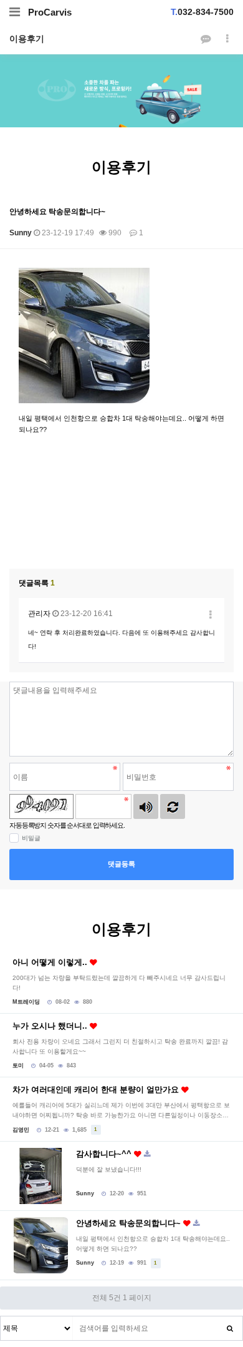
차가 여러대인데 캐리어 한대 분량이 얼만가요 (96, 1089)
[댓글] (205, 39)
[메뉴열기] (14, 12)
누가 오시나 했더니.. (51, 1026)
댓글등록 (121, 864)
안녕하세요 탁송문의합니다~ (129, 1223)
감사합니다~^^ (105, 1153)
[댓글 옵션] (210, 615)
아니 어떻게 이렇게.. (51, 962)
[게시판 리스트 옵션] (227, 39)
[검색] (229, 1328)
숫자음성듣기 (145, 806)
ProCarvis (50, 12)
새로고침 (172, 806)
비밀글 (31, 838)
